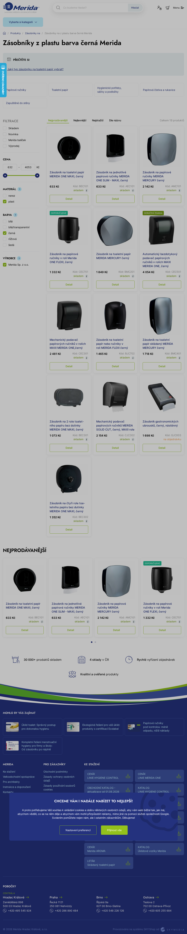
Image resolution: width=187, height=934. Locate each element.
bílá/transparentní (18, 227)
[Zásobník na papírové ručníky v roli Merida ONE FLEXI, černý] (69, 230)
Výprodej (13, 145)
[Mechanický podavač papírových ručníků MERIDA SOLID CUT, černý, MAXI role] (115, 397)
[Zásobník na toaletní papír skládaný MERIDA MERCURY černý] (162, 315)
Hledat (135, 7)
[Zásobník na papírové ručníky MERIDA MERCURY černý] (162, 148)
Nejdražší (97, 120)
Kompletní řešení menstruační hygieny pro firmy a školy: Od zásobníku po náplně (39, 746)
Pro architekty (11, 781)
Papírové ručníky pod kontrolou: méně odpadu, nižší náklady (156, 727)
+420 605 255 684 (159, 910)
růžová (12, 238)
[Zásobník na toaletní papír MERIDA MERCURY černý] (115, 230)
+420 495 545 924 (19, 910)
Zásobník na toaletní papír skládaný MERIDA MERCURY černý (158, 343)
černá (11, 233)
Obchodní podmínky (55, 771)
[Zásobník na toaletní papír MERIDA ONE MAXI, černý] (69, 148)
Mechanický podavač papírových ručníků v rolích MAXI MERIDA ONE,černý (68, 343)
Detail (69, 198)
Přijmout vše (114, 830)
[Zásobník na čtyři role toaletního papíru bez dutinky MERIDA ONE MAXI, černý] (69, 479)
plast (11, 201)
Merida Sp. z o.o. (18, 264)
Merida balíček (17, 140)
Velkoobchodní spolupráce (19, 776)
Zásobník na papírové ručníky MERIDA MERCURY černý (157, 176)
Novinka (13, 134)
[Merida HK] (21, 7)
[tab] (92, 640)
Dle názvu (115, 120)
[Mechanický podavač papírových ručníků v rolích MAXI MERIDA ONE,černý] (69, 315)
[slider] (5, 175)
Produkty (15, 33)
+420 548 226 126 (113, 910)
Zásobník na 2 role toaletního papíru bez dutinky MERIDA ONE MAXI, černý (67, 425)
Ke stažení (9, 771)
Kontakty (8, 792)
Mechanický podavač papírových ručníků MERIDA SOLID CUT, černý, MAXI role (115, 425)
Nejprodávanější (58, 120)
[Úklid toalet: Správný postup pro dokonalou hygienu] (12, 727)
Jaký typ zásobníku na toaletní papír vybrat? (35, 69)
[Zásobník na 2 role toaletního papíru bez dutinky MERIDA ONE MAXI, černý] (69, 397)
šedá (11, 244)
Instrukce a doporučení (16, 786)
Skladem (13, 128)
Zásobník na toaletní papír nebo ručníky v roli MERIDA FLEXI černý (112, 343)
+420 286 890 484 (66, 910)
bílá (10, 221)
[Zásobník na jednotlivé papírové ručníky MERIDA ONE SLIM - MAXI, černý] (115, 148)
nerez (11, 195)
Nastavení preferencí (78, 830)
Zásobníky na (32, 33)
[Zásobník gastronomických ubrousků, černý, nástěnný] (162, 397)
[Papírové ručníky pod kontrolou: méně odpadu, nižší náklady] (134, 727)
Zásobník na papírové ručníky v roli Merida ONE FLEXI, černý (64, 258)
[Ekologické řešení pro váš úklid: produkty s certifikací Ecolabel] (73, 727)
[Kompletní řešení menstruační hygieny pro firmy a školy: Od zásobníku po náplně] (12, 745)
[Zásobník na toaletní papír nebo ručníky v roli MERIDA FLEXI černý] (115, 315)
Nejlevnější (79, 120)
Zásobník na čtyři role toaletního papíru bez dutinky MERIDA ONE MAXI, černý (67, 507)
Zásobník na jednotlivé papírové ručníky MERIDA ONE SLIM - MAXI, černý (113, 176)
